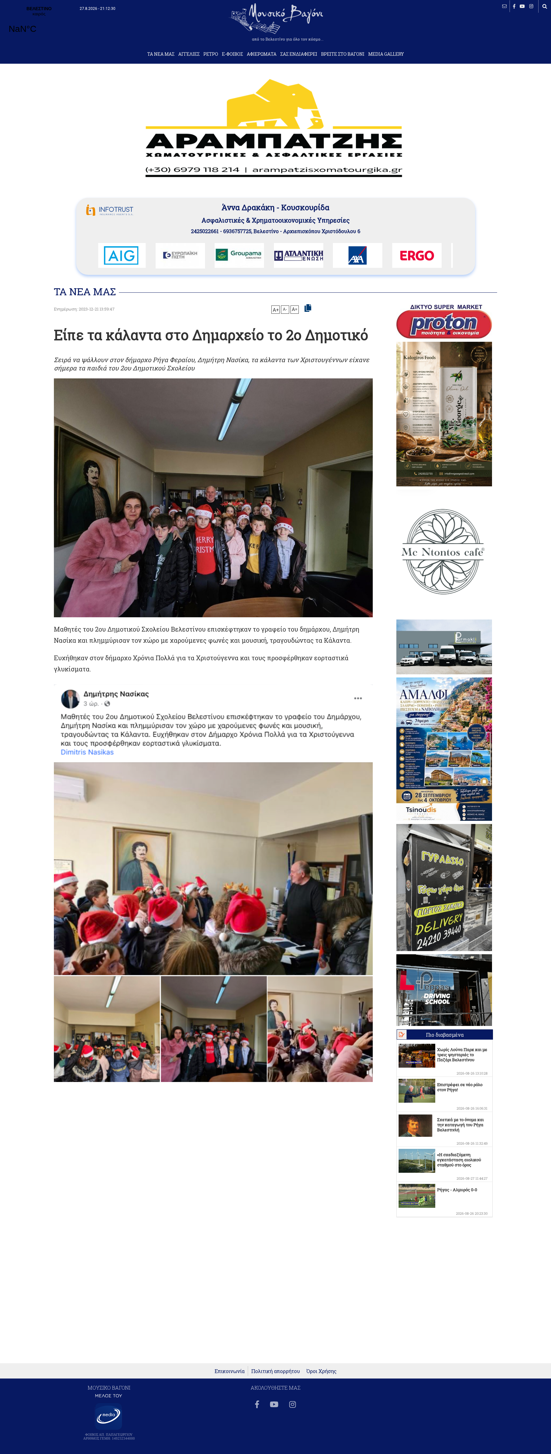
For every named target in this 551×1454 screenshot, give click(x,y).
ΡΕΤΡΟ (210, 54)
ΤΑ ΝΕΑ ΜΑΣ (160, 54)
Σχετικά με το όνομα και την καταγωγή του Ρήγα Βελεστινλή (460, 1124)
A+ (276, 309)
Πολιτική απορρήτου (275, 1371)
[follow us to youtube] (522, 6)
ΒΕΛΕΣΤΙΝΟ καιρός (39, 24)
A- (285, 309)
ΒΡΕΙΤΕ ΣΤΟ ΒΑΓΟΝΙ (342, 54)
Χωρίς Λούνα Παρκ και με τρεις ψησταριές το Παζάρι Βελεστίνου (462, 1054)
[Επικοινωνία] (504, 6)
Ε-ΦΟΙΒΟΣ (232, 54)
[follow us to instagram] (531, 6)
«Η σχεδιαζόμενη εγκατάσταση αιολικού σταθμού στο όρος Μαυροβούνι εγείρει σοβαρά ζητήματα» (459, 1165)
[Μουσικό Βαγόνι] (213, 883)
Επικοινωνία (230, 1371)
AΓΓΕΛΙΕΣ (189, 54)
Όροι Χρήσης (321, 1371)
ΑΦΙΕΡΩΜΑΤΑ (261, 54)
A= (295, 309)
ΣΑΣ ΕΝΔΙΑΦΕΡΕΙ (298, 54)
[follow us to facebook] (514, 6)
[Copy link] (308, 308)
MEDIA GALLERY (386, 54)
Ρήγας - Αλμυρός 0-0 (457, 1189)
